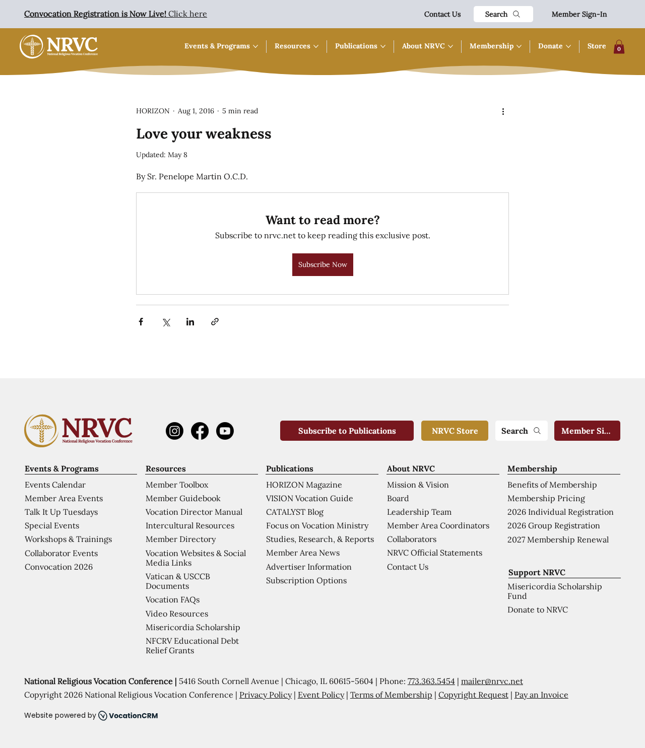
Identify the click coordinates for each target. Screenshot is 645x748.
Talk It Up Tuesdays (61, 512)
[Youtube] (225, 431)
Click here (115, 14)
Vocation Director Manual (194, 512)
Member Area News (303, 553)
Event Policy (321, 695)
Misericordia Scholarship (193, 627)
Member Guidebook (183, 498)
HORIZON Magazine (304, 485)
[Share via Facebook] (141, 321)
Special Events (52, 525)
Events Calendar (55, 485)
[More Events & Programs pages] (255, 46)
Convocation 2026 (59, 567)
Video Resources (177, 613)
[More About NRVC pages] (450, 46)
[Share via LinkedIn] (190, 321)
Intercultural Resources (190, 525)
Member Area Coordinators (438, 525)
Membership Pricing (546, 498)
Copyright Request (473, 695)
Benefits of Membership (552, 485)
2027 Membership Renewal (558, 539)
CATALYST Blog (295, 512)
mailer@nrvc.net (492, 681)
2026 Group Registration (553, 525)
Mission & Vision (418, 485)
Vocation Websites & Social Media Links (196, 558)
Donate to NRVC (537, 609)
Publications (289, 468)
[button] (619, 46)
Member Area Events (64, 498)
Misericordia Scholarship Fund (554, 591)
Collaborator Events (61, 553)
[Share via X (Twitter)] (165, 321)
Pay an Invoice (541, 695)
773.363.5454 (431, 681)
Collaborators (411, 539)
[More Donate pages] (568, 46)
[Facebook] (200, 431)
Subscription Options (306, 580)
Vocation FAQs (173, 599)
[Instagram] (174, 431)
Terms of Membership (391, 695)
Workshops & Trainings (68, 539)
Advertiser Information (309, 567)
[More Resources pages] (315, 46)
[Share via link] (215, 321)
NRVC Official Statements (434, 553)
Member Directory (181, 539)
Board (398, 498)
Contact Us (442, 14)
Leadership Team (419, 512)
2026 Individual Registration (560, 512)
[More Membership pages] (519, 46)
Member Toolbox (177, 485)
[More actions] (503, 111)
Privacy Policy (265, 695)
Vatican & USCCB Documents (178, 581)
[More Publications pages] (382, 46)
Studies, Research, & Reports (320, 539)
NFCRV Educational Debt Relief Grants (192, 645)
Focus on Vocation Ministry (317, 525)
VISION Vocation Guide (309, 498)
